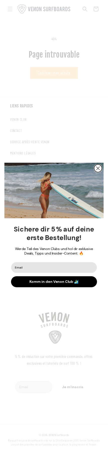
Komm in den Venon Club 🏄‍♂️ (54, 282)
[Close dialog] (98, 168)
